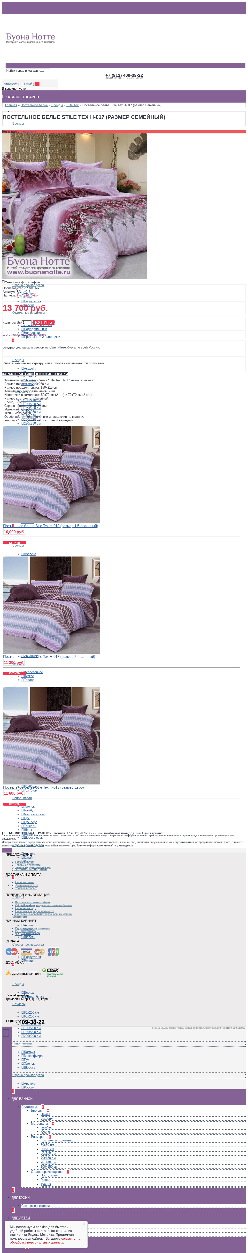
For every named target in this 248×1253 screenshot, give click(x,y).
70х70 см (30, 790)
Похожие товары (51, 374)
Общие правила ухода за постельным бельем (43, 905)
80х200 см (31, 1012)
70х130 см (48, 1158)
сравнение (37, 334)
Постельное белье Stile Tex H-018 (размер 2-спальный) (49, 656)
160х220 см (32, 408)
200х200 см (32, 1036)
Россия (29, 961)
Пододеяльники (35, 329)
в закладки (15, 334)
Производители (24, 862)
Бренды (18, 123)
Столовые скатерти (35, 1206)
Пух (27, 818)
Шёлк (28, 830)
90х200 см (31, 1016)
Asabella (30, 132)
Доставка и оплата (26, 885)
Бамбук (29, 810)
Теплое (29, 680)
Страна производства (28, 285)
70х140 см (48, 1162)
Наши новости (24, 908)
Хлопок (29, 806)
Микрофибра (33, 1056)
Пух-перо (30, 822)
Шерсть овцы (33, 837)
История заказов (25, 931)
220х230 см (32, 423)
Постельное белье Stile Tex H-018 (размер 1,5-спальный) (50, 526)
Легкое (29, 676)
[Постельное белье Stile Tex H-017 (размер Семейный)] (74, 278)
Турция (46, 1184)
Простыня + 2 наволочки (42, 337)
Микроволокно (34, 814)
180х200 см (32, 1032)
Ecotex (29, 992)
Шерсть (29, 937)
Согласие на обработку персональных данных (43, 914)
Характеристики (18, 374)
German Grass (34, 996)
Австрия (30, 1083)
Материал (19, 917)
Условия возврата (26, 888)
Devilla (45, 1114)
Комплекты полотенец (57, 1140)
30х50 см (47, 1145)
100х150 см (49, 1166)
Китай (28, 297)
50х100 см (48, 1153)
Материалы (40, 1123)
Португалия (32, 301)
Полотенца (29, 1107)
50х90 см (47, 1149)
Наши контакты (24, 882)
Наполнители (22, 798)
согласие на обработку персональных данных (45, 1240)
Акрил (28, 925)
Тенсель (30, 826)
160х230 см (32, 412)
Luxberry (30, 376)
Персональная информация (32, 928)
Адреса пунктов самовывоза (33, 867)
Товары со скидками (27, 864)
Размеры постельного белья (32, 902)
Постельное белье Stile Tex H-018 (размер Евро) (43, 787)
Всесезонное (33, 672)
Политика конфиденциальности (34, 911)
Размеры (18, 1004)
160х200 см (32, 1028)
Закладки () (23, 934)
